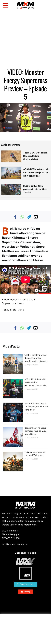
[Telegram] (28, 217)
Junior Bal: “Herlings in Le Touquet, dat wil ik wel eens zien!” (36, 406)
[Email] (35, 217)
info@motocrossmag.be (14, 544)
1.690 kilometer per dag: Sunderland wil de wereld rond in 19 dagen (35, 358)
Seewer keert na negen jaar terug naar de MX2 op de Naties (35, 431)
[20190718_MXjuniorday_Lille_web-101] (25, 559)
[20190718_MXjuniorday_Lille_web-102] (25, 568)
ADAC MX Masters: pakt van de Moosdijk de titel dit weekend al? (36, 172)
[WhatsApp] (22, 217)
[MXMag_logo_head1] (25, 3)
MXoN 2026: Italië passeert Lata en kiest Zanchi (35, 189)
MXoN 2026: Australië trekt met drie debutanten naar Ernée (35, 382)
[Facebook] (15, 217)
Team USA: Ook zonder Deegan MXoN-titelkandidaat (36, 156)
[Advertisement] (25, 622)
